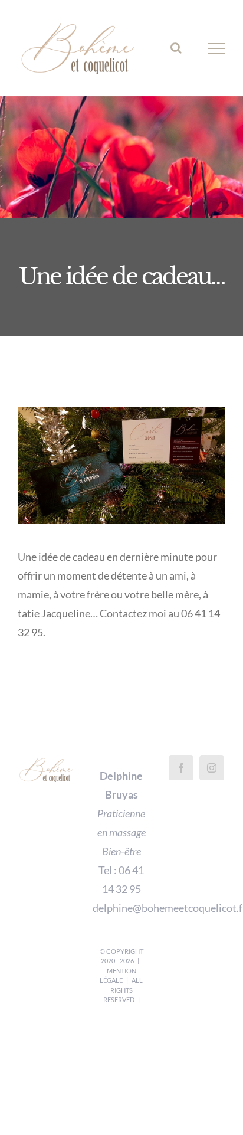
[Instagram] (211, 776)
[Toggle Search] (176, 52)
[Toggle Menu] (217, 53)
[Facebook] (181, 776)
